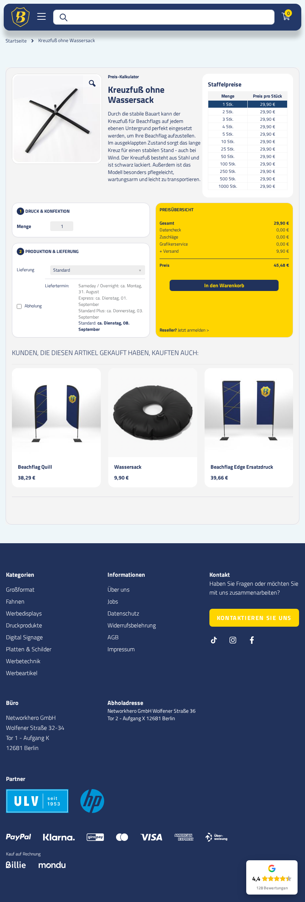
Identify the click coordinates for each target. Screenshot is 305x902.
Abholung (32, 305)
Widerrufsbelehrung (131, 625)
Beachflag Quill (35, 467)
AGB (113, 637)
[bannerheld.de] (20, 17)
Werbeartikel (22, 672)
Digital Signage (24, 637)
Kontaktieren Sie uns (254, 617)
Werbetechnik (23, 660)
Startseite (16, 40)
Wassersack (127, 467)
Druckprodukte (24, 625)
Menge (24, 226)
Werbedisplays (24, 613)
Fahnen (15, 601)
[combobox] (163, 17)
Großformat (20, 589)
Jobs (112, 601)
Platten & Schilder (28, 649)
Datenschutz (123, 613)
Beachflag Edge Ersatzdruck (242, 467)
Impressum (121, 649)
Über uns (118, 589)
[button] (92, 89)
